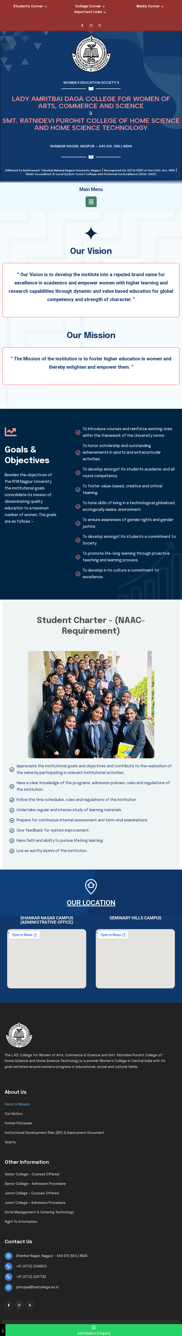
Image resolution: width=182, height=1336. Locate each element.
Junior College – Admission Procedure (35, 1203)
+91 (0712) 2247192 (31, 1277)
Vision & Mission (17, 1104)
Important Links (88, 12)
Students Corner (28, 6)
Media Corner (148, 6)
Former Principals (18, 1123)
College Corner (88, 6)
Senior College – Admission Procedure (35, 1184)
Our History (14, 1114)
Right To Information (21, 1222)
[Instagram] (91, 25)
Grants (10, 1142)
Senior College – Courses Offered (32, 1174)
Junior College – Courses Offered (32, 1193)
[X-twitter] (99, 25)
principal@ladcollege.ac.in (37, 1287)
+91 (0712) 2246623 (31, 1266)
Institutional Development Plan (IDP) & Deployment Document (54, 1133)
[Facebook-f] (82, 25)
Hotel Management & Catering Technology (39, 1212)
